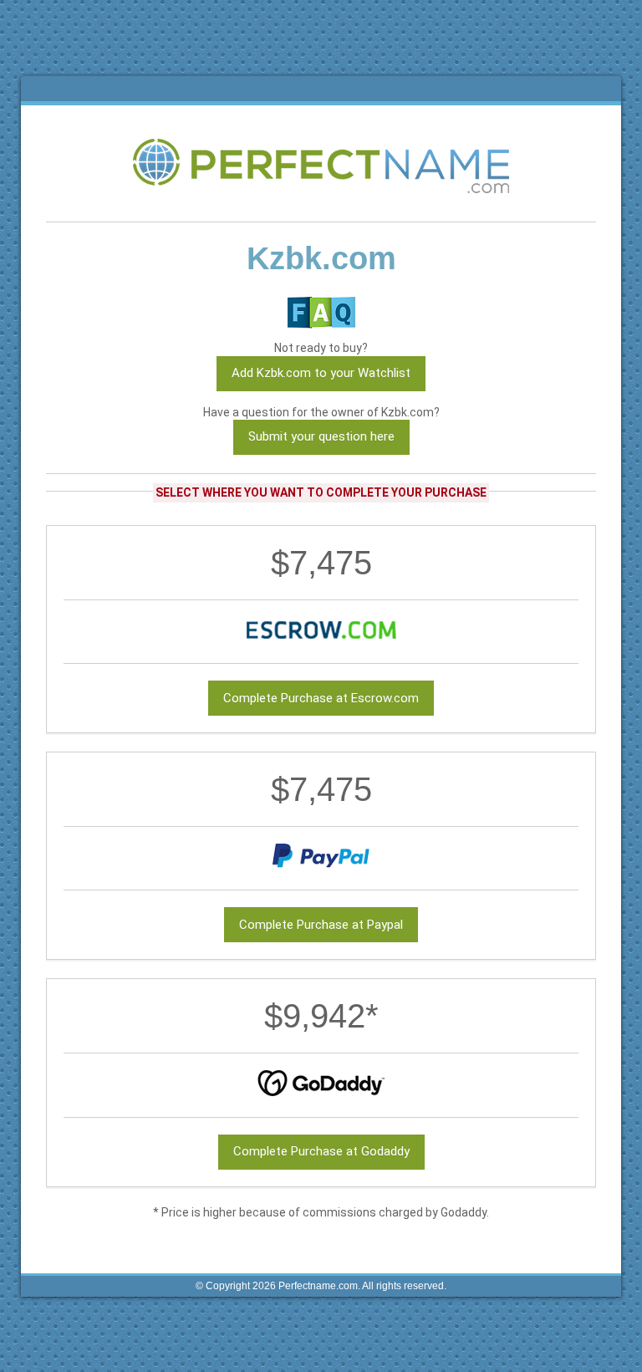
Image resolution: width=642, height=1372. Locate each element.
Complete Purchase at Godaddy (321, 1151)
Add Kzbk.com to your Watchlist (321, 372)
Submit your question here (321, 436)
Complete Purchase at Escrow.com (321, 698)
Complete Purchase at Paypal (321, 924)
